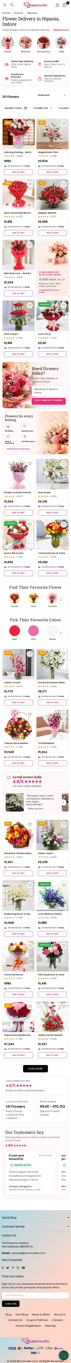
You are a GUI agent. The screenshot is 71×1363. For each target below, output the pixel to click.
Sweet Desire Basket (50, 1035)
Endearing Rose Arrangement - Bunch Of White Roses (18, 913)
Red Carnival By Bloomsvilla (18, 212)
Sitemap (50, 1326)
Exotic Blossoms (13, 553)
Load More (35, 1069)
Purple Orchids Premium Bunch (18, 492)
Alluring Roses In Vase (51, 974)
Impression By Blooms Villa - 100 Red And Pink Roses (18, 1035)
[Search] (11, 5)
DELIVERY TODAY (13, 108)
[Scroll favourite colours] (60, 633)
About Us (59, 1314)
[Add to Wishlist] (30, 124)
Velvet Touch (12, 682)
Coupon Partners (37, 1320)
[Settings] (57, 5)
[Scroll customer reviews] (63, 802)
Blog (8, 1314)
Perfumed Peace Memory (52, 682)
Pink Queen (11, 334)
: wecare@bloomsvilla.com (27, 1253)
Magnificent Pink (48, 152)
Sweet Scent (45, 853)
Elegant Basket (47, 212)
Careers (57, 1320)
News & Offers (41, 1314)
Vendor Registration (28, 1326)
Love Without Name (50, 913)
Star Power (44, 492)
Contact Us (15, 1320)
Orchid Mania (46, 743)
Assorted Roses (13, 974)
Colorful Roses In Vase (51, 553)
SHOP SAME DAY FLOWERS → (48, 401)
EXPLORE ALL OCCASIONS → (19, 449)
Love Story (44, 334)
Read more (61, 30)
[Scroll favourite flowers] (60, 600)
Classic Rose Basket (16, 743)
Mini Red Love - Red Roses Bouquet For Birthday (18, 273)
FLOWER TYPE (41, 108)
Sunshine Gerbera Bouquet (18, 853)
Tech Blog (21, 1314)
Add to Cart (18, 172)
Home (6, 13)
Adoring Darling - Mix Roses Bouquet (18, 152)
